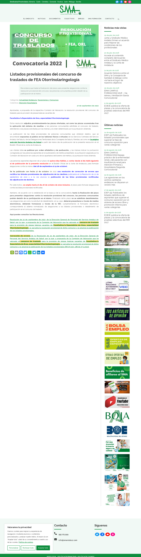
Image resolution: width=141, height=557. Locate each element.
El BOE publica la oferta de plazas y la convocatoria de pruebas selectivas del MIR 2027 (117, 109)
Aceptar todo (43, 548)
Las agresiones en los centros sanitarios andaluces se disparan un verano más (116, 181)
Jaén (66, 2)
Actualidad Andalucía (28, 100)
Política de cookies (26, 542)
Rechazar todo (28, 548)
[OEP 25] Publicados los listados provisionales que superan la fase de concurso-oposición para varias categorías (116, 140)
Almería (32, 2)
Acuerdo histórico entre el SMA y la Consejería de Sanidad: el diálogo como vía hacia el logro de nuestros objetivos (116, 78)
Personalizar (13, 548)
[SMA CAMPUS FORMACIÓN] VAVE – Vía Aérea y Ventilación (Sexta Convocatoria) (116, 94)
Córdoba (45, 2)
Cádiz (38, 2)
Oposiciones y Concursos (48, 100)
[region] (28, 538)
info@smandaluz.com (68, 540)
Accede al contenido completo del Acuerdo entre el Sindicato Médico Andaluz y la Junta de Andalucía (116, 60)
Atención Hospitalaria (28, 103)
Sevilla (78, 2)
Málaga (72, 2)
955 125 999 (63, 534)
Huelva (60, 2)
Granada (53, 2)
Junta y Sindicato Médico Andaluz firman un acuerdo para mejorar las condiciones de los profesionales (116, 43)
